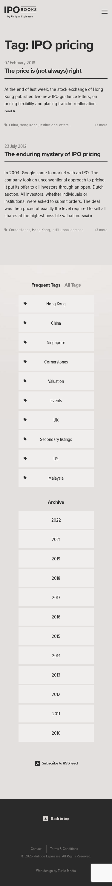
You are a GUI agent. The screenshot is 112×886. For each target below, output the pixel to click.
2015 (56, 636)
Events (56, 400)
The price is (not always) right (42, 70)
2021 (56, 539)
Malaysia (56, 478)
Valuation (56, 381)
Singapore (56, 342)
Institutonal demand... (69, 230)
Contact (36, 849)
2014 (56, 655)
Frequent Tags (46, 284)
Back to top (60, 818)
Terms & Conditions (64, 849)
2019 (56, 558)
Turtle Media (67, 871)
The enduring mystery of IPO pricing (52, 153)
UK (56, 419)
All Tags (73, 284)
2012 (56, 694)
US (56, 458)
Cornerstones (19, 230)
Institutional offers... (55, 125)
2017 (56, 597)
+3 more (101, 125)
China (13, 125)
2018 (56, 578)
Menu (103, 12)
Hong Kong (29, 125)
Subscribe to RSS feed (60, 763)
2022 (56, 520)
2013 (56, 674)
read (8, 111)
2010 (56, 733)
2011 (56, 713)
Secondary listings (56, 439)
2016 (56, 616)
